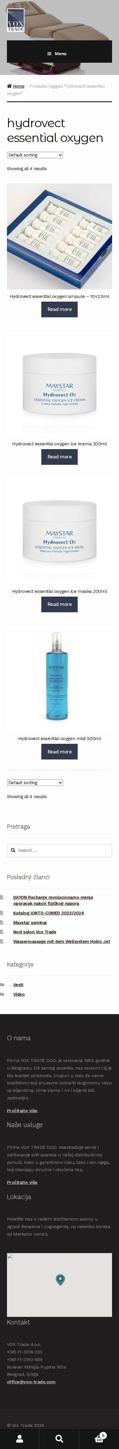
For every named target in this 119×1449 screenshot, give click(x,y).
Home (19, 86)
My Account (20, 1438)
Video (19, 994)
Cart (91, 1433)
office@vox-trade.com (31, 1382)
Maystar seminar (30, 922)
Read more (59, 309)
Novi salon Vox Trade (34, 932)
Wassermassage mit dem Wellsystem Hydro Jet (61, 941)
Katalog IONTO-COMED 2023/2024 (48, 913)
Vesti (18, 984)
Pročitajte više (22, 1110)
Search (59, 1438)
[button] (60, 1280)
